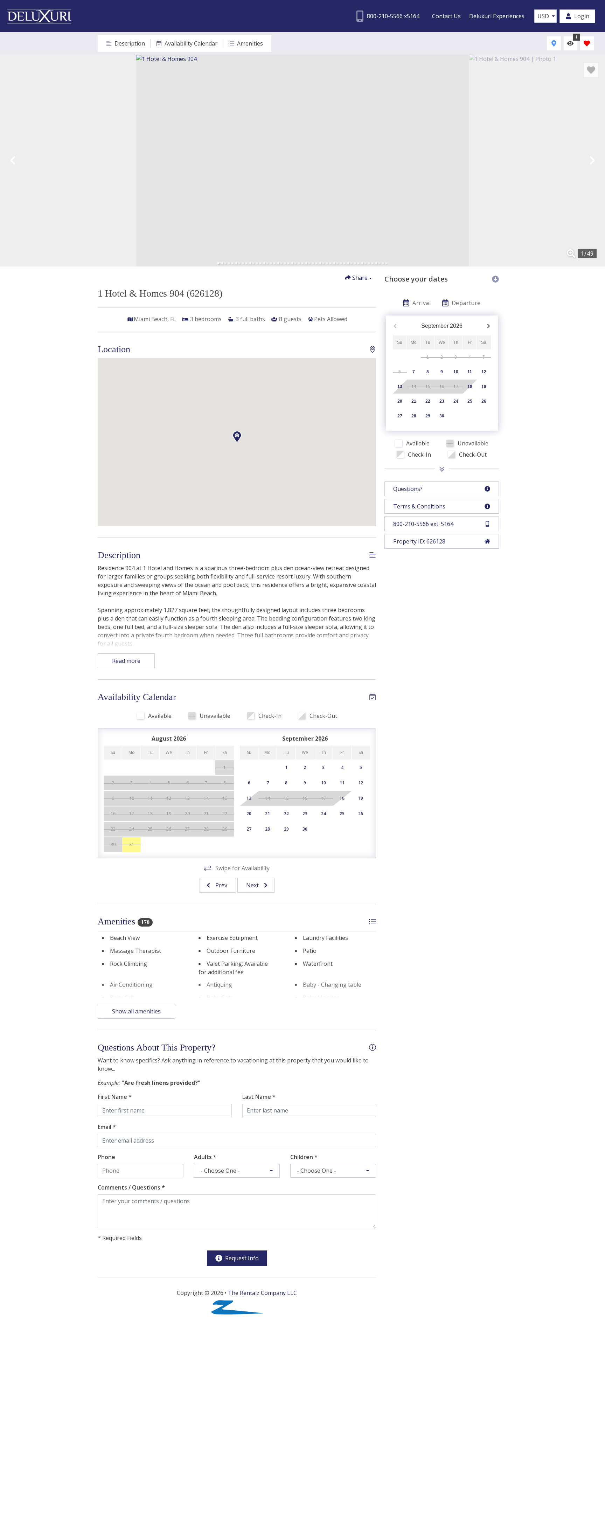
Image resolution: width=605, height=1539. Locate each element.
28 (413, 416)
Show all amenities (136, 1011)
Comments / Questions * (131, 1187)
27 (399, 416)
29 (427, 416)
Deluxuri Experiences (496, 16)
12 (483, 371)
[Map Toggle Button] (554, 43)
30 (441, 416)
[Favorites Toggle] (587, 43)
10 (455, 371)
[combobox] (545, 16)
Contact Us (446, 16)
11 (469, 371)
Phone (106, 1157)
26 (483, 401)
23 (441, 401)
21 (413, 401)
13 (399, 386)
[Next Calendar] (489, 326)
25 (469, 401)
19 (483, 386)
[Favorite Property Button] (591, 70)
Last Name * (259, 1097)
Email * (107, 1127)
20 (399, 401)
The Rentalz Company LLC (262, 1293)
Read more (126, 661)
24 (455, 401)
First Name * (115, 1097)
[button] (12, 160)
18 (469, 386)
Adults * (205, 1157)
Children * (304, 1157)
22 (427, 401)
